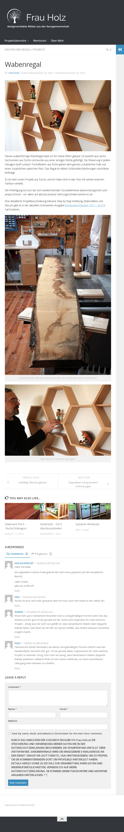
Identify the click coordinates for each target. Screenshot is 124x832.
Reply (17, 590)
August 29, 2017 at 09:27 (34, 596)
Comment (14, 687)
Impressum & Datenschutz (19, 805)
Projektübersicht (15, 40)
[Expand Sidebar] (120, 49)
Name (12, 709)
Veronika (14, 72)
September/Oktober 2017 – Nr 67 (85, 205)
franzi (18, 642)
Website (12, 720)
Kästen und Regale (18, 49)
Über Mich (57, 40)
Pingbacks (43, 554)
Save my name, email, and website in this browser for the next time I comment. (57, 733)
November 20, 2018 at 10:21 (40, 611)
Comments (18, 554)
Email (64, 709)
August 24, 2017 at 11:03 (48, 562)
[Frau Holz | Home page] (38, 18)
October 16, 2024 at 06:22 (36, 642)
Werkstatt (39, 40)
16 (73, 507)
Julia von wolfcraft (24, 562)
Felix (17, 596)
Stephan (19, 611)
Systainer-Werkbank (87, 524)
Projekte (39, 49)
